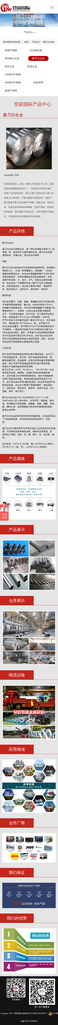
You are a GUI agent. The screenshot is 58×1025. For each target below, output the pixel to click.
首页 (26, 42)
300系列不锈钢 (13, 74)
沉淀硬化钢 (36, 50)
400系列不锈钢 (13, 82)
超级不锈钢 (11, 90)
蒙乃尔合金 (48, 42)
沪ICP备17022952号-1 (38, 1013)
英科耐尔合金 (12, 58)
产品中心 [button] (28, 32)
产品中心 (36, 42)
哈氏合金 (10, 66)
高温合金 (32, 66)
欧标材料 (38, 82)
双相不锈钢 (11, 50)
